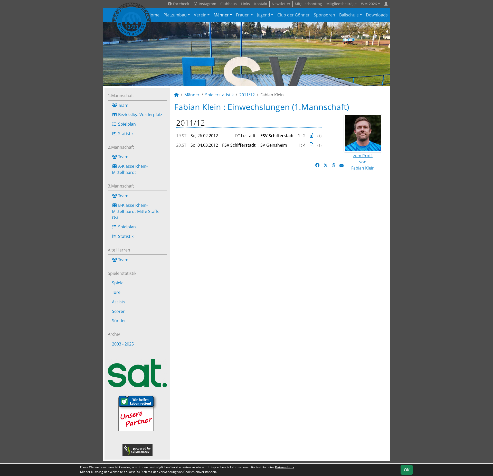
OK (407, 470)
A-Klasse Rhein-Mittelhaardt (130, 169)
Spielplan (126, 124)
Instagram (207, 3)
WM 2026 (369, 3)
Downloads (377, 15)
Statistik (125, 133)
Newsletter (281, 3)
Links (245, 3)
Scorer (118, 311)
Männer (221, 15)
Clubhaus (228, 3)
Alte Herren (119, 250)
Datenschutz (284, 467)
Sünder (119, 320)
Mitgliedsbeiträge (341, 3)
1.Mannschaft (121, 95)
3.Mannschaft (121, 186)
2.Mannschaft (121, 147)
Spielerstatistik (122, 273)
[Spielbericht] (311, 135)
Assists (118, 302)
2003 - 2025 (123, 344)
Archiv (114, 334)
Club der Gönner (293, 15)
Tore (116, 292)
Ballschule (349, 15)
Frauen (243, 15)
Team (122, 105)
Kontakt (260, 3)
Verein (200, 15)
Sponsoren (324, 15)
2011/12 (247, 95)
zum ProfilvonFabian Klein (363, 162)
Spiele (118, 283)
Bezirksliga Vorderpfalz (139, 114)
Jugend (263, 15)
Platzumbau (175, 15)
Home (153, 15)
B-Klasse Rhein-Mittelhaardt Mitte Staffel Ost (136, 211)
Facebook (180, 3)
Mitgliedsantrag (308, 3)
